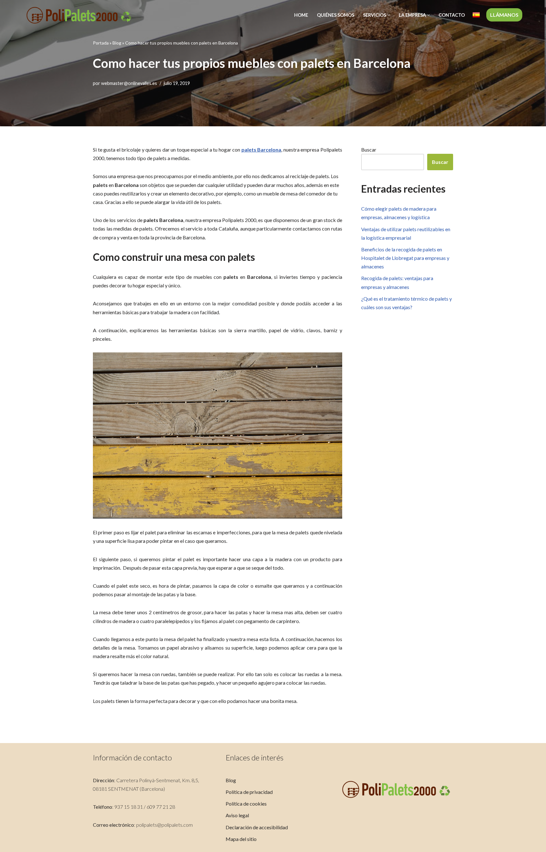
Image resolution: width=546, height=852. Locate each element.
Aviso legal (237, 815)
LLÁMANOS (504, 15)
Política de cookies (246, 804)
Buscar (368, 150)
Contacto (452, 15)
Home (301, 15)
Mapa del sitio (241, 839)
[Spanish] (476, 15)
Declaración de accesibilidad (257, 827)
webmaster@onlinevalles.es (129, 83)
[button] (389, 15)
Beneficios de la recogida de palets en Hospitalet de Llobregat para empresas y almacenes (405, 257)
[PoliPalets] (79, 15)
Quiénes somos (335, 15)
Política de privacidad (249, 792)
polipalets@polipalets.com (164, 825)
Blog (116, 42)
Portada (101, 42)
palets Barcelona (261, 150)
